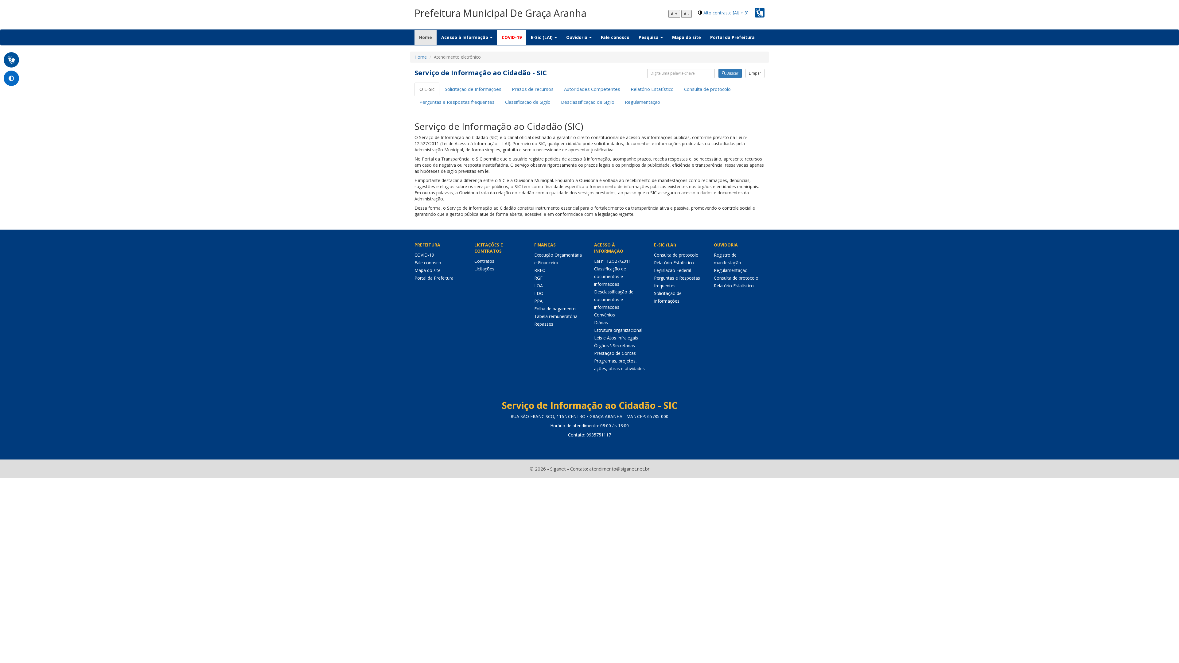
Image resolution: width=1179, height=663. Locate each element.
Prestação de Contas (615, 353)
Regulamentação (642, 102)
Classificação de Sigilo (528, 102)
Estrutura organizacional (618, 330)
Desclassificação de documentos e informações (613, 299)
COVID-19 (512, 37)
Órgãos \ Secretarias (614, 345)
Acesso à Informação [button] (465, 37)
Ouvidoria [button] (577, 37)
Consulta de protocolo (707, 89)
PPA (538, 301)
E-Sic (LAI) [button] (542, 37)
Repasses (543, 324)
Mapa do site (686, 37)
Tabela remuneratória (556, 316)
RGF (538, 278)
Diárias (601, 322)
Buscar (732, 73)
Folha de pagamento (555, 309)
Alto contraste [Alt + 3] (726, 13)
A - (686, 14)
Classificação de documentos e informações (610, 276)
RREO (540, 270)
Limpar (755, 73)
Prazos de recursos (533, 89)
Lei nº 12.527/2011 (612, 261)
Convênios (604, 315)
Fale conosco (615, 37)
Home (428, 37)
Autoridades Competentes (592, 89)
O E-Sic (426, 89)
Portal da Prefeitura (732, 37)
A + (674, 14)
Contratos (484, 261)
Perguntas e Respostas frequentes (457, 102)
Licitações (484, 269)
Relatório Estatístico (652, 89)
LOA (538, 286)
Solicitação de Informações (473, 89)
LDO (538, 293)
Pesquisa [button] (649, 37)
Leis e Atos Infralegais (616, 338)
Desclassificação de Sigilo (587, 102)
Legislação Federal (672, 270)
